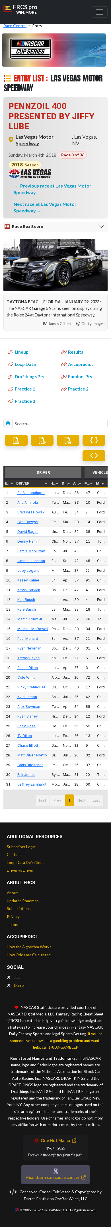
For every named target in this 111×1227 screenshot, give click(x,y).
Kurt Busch (26, 599)
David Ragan (27, 531)
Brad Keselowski (31, 512)
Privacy (13, 916)
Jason (18, 977)
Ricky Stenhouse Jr (33, 687)
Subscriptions (18, 908)
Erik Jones (26, 774)
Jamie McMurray (31, 551)
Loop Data (25, 364)
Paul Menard (27, 638)
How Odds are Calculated (29, 955)
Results (75, 351)
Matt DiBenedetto (32, 755)
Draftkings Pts (29, 376)
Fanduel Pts (80, 376)
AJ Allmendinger (31, 493)
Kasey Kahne (28, 580)
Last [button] (96, 800)
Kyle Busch (26, 609)
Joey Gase (26, 726)
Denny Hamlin (28, 541)
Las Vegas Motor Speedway (35, 140)
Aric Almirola (27, 502)
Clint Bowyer (27, 522)
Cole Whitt (26, 677)
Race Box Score (27, 226)
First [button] (42, 800)
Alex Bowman (28, 706)
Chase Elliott (27, 745)
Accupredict (80, 364)
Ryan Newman (29, 648)
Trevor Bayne (28, 658)
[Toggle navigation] (100, 12)
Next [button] (81, 800)
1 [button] (69, 800)
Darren (19, 985)
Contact (14, 854)
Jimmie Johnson (31, 561)
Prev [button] (57, 800)
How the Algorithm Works (29, 947)
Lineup (21, 351)
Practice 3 (25, 401)
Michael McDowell (32, 629)
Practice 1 (25, 388)
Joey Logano (28, 570)
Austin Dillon (27, 668)
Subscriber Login (21, 846)
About (12, 893)
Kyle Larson (27, 697)
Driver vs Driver (20, 870)
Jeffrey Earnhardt (31, 784)
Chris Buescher (30, 765)
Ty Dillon (24, 736)
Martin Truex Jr (29, 619)
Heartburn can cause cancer (53, 1177)
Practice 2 (78, 388)
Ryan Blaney (27, 716)
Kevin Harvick (28, 590)
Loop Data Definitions (25, 862)
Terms (12, 924)
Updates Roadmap (23, 901)
